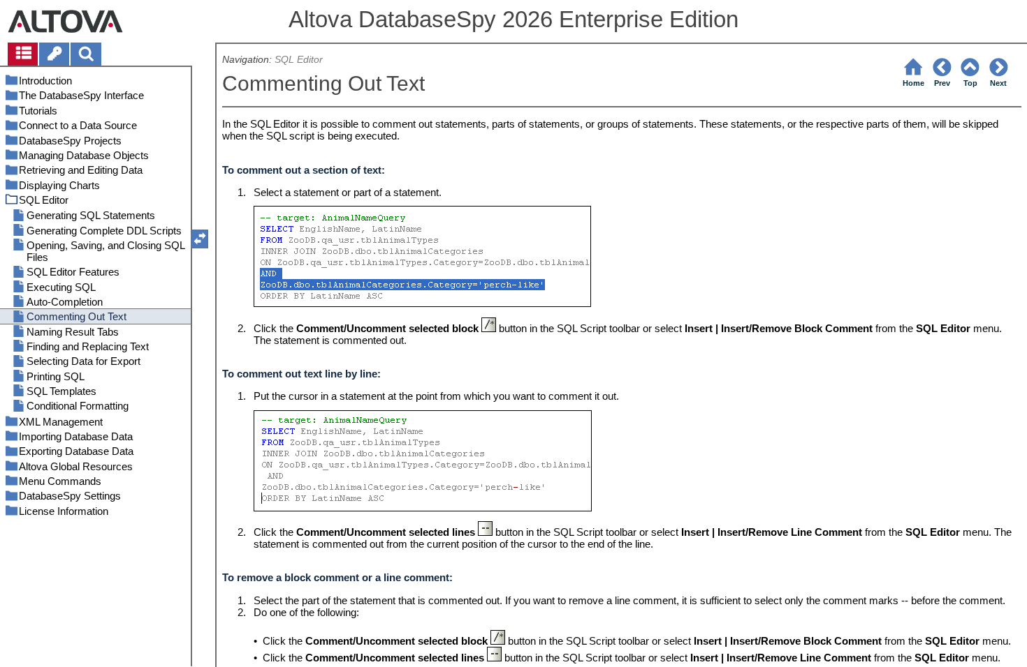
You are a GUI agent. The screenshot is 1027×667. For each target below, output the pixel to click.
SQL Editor (299, 59)
